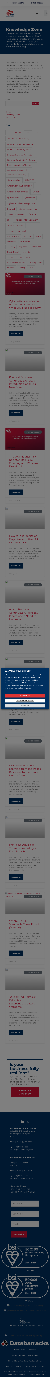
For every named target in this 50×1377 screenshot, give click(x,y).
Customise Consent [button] (25, 701)
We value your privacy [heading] (17, 671)
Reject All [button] (25, 705)
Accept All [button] (25, 696)
